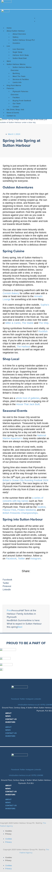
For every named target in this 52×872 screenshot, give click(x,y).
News (8, 716)
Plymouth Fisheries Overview (19, 93)
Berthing (16, 73)
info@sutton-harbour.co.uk (28, 705)
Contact (16, 106)
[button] (26, 580)
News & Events (13, 112)
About (8, 713)
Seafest (41, 507)
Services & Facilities (21, 79)
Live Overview (18, 49)
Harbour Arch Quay (21, 55)
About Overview (19, 34)
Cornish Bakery (11, 293)
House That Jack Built (28, 404)
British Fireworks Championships (20, 513)
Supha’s (44, 304)
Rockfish (43, 331)
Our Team (17, 103)
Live (8, 46)
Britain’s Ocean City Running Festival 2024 (25, 480)
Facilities (16, 97)
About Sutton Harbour (16, 31)
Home (9, 28)
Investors (16, 43)
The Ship (43, 323)
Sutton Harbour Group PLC (24, 40)
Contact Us (11, 116)
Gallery (15, 37)
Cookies (8, 831)
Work (9, 61)
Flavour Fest (9, 510)
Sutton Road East (20, 58)
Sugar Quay (17, 52)
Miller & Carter (13, 323)
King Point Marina (14, 85)
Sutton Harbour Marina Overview (21, 68)
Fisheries (10, 88)
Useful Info (17, 82)
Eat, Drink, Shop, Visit (15, 109)
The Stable (27, 323)
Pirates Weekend (26, 510)
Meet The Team (19, 76)
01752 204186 (46, 705)
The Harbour (23, 346)
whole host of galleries (27, 398)
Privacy (8, 834)
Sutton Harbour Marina (16, 64)
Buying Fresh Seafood (22, 100)
